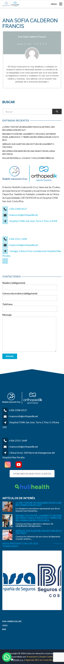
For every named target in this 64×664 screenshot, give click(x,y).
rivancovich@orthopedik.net (23, 214)
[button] (6, 657)
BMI (4, 629)
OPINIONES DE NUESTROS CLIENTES (32, 473)
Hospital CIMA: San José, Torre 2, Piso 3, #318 (33, 221)
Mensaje (7, 314)
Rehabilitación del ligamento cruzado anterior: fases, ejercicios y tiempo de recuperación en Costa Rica (30, 137)
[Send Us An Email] (5, 263)
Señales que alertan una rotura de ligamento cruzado (28, 145)
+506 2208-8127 (18, 208)
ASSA (5, 625)
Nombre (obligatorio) (13, 282)
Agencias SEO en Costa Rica (39, 660)
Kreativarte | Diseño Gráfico (40, 656)
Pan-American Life (11, 621)
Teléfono (7, 304)
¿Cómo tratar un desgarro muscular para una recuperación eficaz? (28, 128)
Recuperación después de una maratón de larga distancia (28, 152)
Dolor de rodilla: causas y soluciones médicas (28, 158)
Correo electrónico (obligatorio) (19, 293)
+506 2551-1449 (18, 238)
